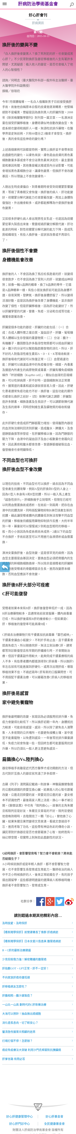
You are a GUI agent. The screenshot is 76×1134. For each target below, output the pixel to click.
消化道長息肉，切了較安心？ (20, 1022)
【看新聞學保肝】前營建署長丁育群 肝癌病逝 (30, 932)
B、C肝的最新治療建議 (16, 950)
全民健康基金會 (54, 1123)
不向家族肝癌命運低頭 (16, 977)
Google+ (50, 901)
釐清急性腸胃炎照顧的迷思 (18, 1031)
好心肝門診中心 (19, 1123)
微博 (69, 901)
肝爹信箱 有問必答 (13, 1058)
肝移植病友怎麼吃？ (14, 986)
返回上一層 (5, 567)
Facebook (40, 901)
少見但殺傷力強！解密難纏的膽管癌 (24, 959)
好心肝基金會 (54, 1116)
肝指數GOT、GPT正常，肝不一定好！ (25, 968)
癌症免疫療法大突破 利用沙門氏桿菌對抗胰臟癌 (31, 1049)
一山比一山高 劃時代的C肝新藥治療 (24, 1004)
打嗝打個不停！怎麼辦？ (17, 1040)
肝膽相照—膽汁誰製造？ (17, 995)
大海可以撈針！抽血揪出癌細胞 (21, 1013)
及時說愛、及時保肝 (14, 923)
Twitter (59, 901)
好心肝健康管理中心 (19, 1116)
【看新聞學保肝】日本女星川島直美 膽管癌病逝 (31, 941)
